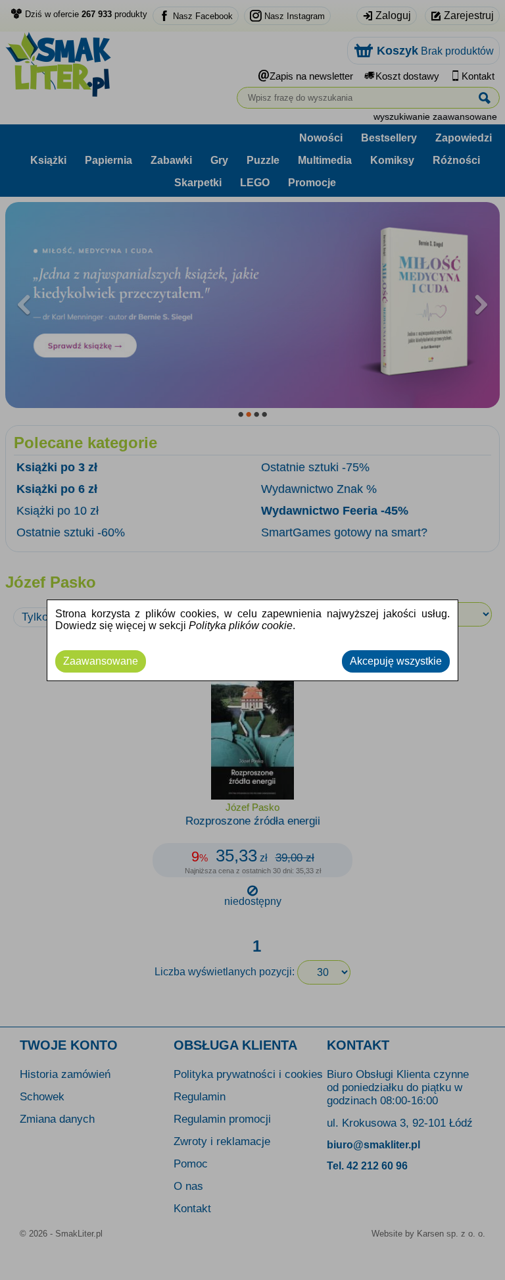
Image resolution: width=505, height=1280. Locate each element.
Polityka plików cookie (241, 625)
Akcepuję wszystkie (396, 661)
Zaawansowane (100, 661)
